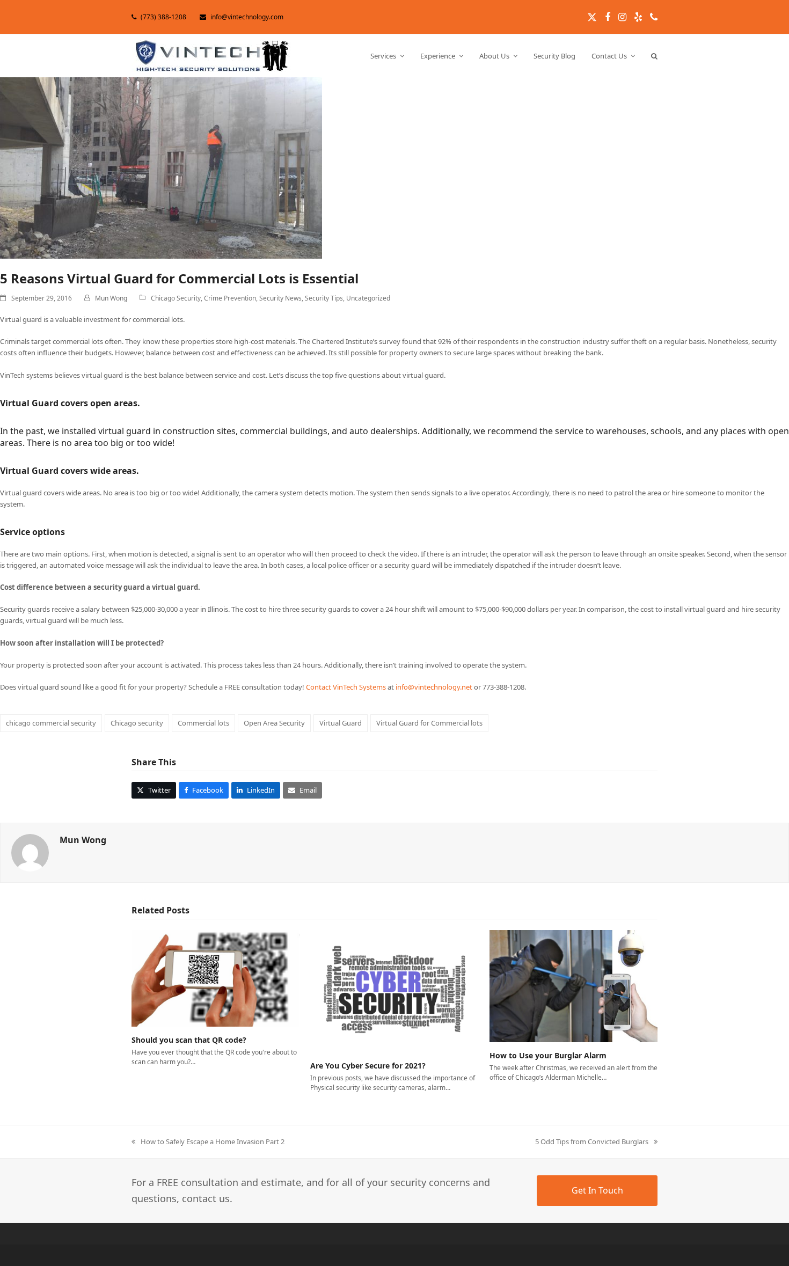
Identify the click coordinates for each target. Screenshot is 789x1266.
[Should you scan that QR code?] (215, 977)
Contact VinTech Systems (346, 687)
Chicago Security (176, 298)
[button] (654, 55)
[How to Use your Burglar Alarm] (574, 985)
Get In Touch (597, 1190)
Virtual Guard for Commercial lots (429, 723)
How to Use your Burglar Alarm (548, 1055)
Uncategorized (368, 298)
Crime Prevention (230, 298)
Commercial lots (203, 723)
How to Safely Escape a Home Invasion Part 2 (208, 1142)
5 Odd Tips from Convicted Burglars (591, 1142)
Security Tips (324, 298)
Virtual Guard (340, 723)
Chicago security (137, 723)
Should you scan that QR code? (189, 1040)
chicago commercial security (51, 723)
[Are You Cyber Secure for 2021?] (394, 991)
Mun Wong (111, 298)
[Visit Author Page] (30, 852)
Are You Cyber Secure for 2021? (368, 1065)
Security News (280, 298)
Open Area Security (274, 723)
